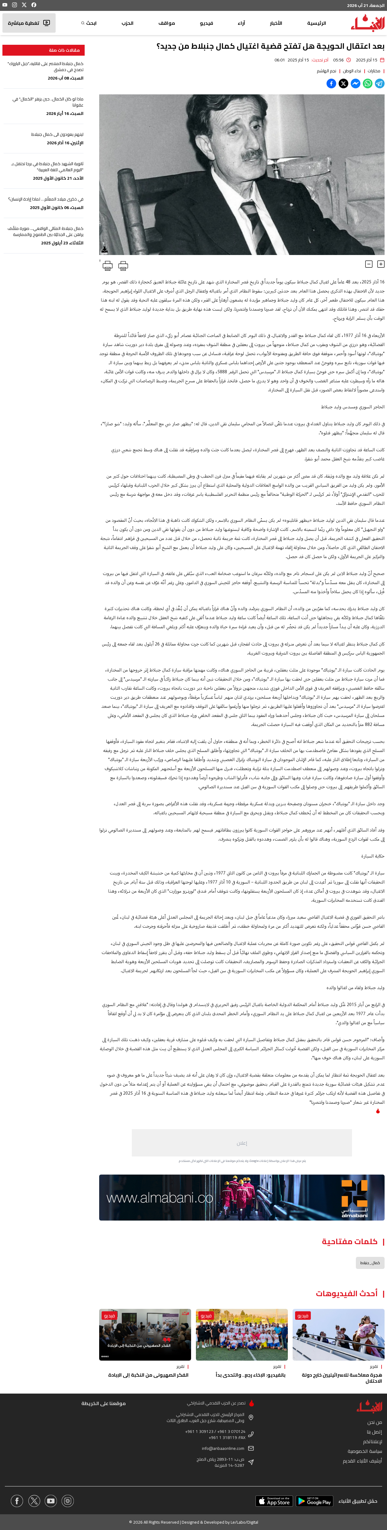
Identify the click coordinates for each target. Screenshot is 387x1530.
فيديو (206, 23)
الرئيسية (316, 23)
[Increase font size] (381, 264)
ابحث (91, 23)
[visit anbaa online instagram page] (67, 1501)
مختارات (374, 71)
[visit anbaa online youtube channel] (51, 1501)
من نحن (374, 1422)
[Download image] (105, 250)
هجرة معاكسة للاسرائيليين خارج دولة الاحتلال (342, 1377)
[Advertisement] (242, 1142)
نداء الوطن (352, 71)
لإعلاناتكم (372, 1441)
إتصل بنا (374, 1431)
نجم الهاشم (326, 71)
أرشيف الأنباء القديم (362, 1460)
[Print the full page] (122, 265)
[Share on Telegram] (380, 83)
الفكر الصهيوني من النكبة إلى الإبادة (148, 1374)
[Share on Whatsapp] (367, 83)
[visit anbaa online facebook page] (17, 1501)
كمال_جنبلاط (370, 1262)
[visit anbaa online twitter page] (34, 1501)
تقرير (374, 1366)
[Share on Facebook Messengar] (355, 83)
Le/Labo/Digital (244, 1522)
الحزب (128, 23)
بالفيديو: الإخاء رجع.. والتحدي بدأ (250, 1374)
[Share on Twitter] (343, 83)
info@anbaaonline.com (223, 1448)
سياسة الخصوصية (365, 1451)
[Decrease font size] (368, 264)
